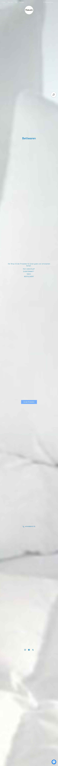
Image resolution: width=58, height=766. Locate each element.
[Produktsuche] (53, 94)
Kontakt (22, 2)
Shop (3, 2)
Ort (16, 2)
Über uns (10, 2)
